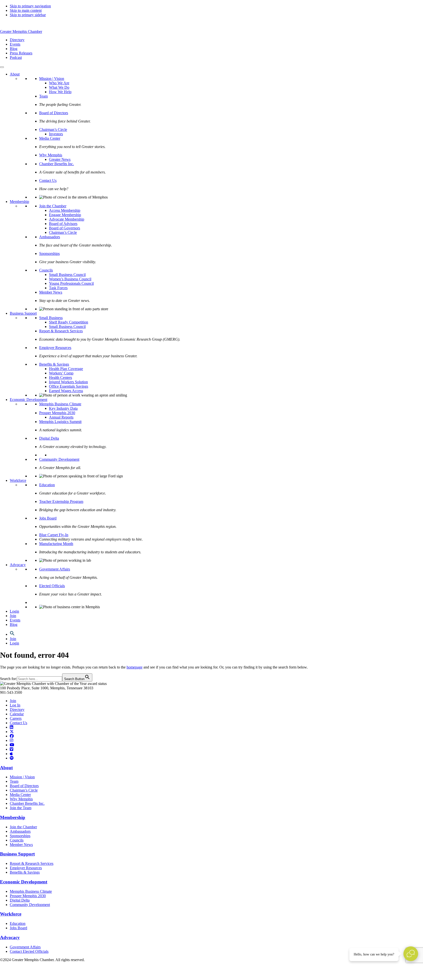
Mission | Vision (51, 78)
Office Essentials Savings (68, 386)
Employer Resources (55, 348)
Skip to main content (26, 10)
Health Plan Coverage (66, 369)
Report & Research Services (61, 331)
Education (47, 485)
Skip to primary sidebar (28, 15)
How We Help (60, 92)
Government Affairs (54, 569)
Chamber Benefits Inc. (56, 164)
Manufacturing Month (56, 544)
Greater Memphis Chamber (21, 31)
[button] (12, 634)
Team (43, 96)
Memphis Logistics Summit (60, 422)
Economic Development (28, 399)
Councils (46, 270)
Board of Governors (64, 228)
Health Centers (60, 377)
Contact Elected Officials (29, 951)
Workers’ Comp (61, 373)
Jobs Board (48, 518)
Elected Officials (52, 586)
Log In (15, 705)
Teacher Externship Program (61, 501)
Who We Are (59, 83)
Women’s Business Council (70, 279)
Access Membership (64, 210)
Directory (17, 709)
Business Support (23, 313)
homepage (134, 667)
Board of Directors (53, 113)
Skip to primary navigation (30, 6)
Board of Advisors (63, 224)
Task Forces (58, 288)
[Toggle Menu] (2, 67)
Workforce (18, 480)
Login (14, 611)
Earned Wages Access (66, 391)
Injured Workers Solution (68, 382)
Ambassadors (49, 237)
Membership (19, 201)
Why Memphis (50, 155)
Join (13, 616)
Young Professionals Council (71, 283)
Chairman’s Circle (53, 129)
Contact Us (48, 180)
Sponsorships (49, 253)
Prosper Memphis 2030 (57, 413)
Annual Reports (61, 417)
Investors (56, 134)
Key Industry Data (63, 408)
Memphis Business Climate (60, 404)
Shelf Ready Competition (68, 322)
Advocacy (18, 565)
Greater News (59, 159)
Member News (50, 292)
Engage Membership (65, 215)
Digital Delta (49, 438)
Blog (13, 624)
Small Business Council (67, 274)
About (15, 74)
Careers (16, 718)
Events (15, 620)
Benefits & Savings (54, 364)
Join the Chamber (52, 206)
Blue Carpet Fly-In (53, 535)
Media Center (49, 138)
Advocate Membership (66, 219)
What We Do (59, 87)
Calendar (17, 714)
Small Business (51, 318)
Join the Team (20, 808)
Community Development (59, 459)
